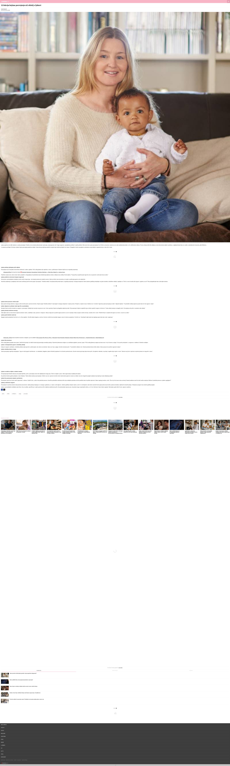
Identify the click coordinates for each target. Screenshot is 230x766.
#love (77, 337)
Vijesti (2, 727)
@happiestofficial (7, 272)
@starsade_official (7, 337)
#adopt (71, 337)
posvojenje (25, 393)
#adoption (29, 272)
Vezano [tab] (191, 670)
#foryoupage (39, 337)
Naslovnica (4, 724)
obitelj (8, 393)
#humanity (54, 337)
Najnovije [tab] (39, 670)
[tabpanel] (115, 688)
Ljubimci (3, 745)
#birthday (44, 272)
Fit (1, 748)
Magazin (3, 733)
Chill (2, 754)
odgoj (20, 393)
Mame (2, 742)
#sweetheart (34, 272)
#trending (62, 337)
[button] (228, 1)
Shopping (3, 736)
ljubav (3, 393)
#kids (75, 337)
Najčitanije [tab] (115, 670)
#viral (59, 337)
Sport (2, 730)
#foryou (47, 337)
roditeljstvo (14, 393)
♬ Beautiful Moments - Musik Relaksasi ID (94, 337)
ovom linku (120, 397)
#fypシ (50, 337)
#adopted (24, 272)
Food (2, 739)
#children (40, 272)
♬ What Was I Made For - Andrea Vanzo (56, 272)
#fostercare (82, 337)
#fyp (44, 337)
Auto (2, 751)
